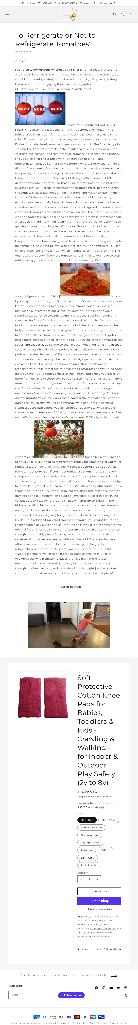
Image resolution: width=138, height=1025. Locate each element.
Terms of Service (58, 975)
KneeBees (25, 1023)
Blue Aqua (109, 819)
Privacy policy (80, 1023)
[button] (7, 14)
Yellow (105, 850)
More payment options (99, 909)
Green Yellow (89, 835)
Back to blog (71, 587)
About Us (39, 975)
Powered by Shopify (41, 1023)
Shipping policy (118, 1023)
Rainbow (86, 850)
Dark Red (87, 819)
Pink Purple (88, 865)
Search (25, 975)
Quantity (82, 872)
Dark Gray (87, 857)
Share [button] (22, 61)
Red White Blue (91, 827)
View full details (107, 949)
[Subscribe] (52, 995)
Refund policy (81, 975)
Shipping (82, 796)
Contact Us (100, 975)
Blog (114, 975)
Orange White (90, 842)
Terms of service (98, 1023)
